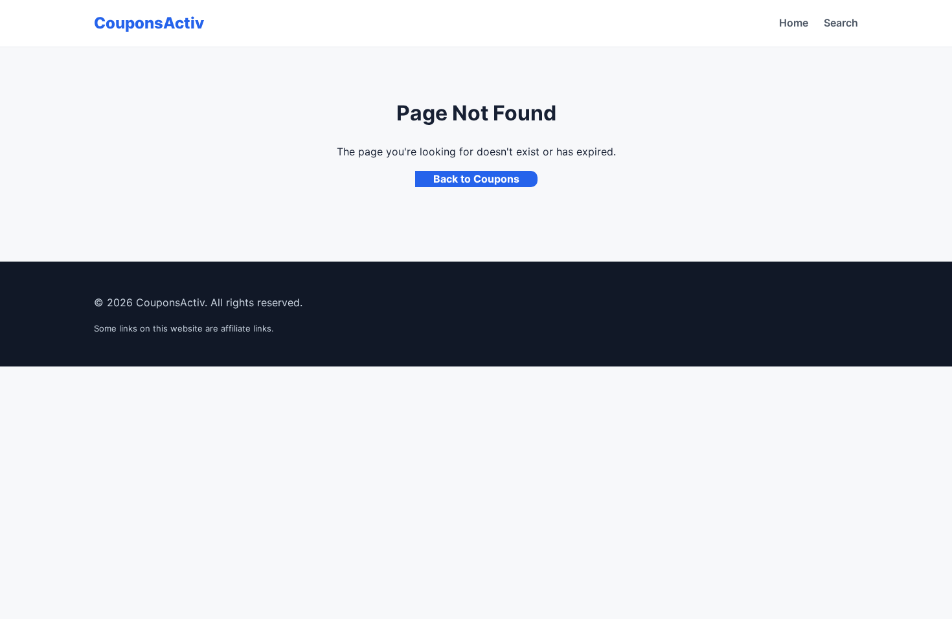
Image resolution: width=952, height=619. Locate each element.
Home (793, 22)
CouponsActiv (149, 23)
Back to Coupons (476, 178)
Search (841, 22)
